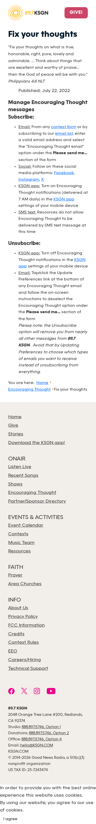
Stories (15, 434)
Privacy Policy (23, 616)
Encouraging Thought (32, 492)
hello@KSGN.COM (36, 745)
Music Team (21, 542)
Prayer (15, 575)
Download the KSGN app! (36, 443)
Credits (16, 634)
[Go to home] (28, 12)
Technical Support (28, 668)
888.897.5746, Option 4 (42, 739)
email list (64, 133)
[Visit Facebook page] (11, 692)
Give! (76, 12)
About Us (18, 608)
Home (15, 417)
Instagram (28, 179)
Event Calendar (25, 525)
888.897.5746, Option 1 (41, 727)
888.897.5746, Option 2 (49, 733)
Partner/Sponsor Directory (37, 501)
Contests (18, 534)
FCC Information (26, 625)
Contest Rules (23, 642)
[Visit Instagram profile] (37, 692)
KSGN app (64, 199)
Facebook (64, 173)
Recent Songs (23, 475)
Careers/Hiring (24, 660)
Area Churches (24, 584)
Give (13, 425)
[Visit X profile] (24, 692)
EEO (12, 651)
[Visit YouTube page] (51, 692)
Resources (19, 551)
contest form (63, 127)
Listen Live (19, 467)
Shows (15, 484)
